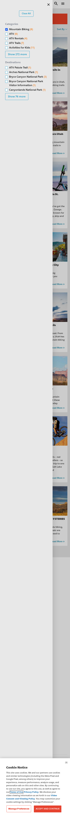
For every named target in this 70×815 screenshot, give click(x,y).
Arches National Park (23, 72)
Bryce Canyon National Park (28, 76)
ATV (13, 33)
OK (66, 762)
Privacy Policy (31, 792)
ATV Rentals (18, 38)
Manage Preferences (18, 808)
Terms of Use (16, 792)
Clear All (26, 13)
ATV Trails (16, 43)
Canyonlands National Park (27, 89)
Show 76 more (17, 96)
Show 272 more (17, 54)
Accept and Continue (48, 809)
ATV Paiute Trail (20, 67)
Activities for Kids (22, 47)
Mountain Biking (21, 29)
